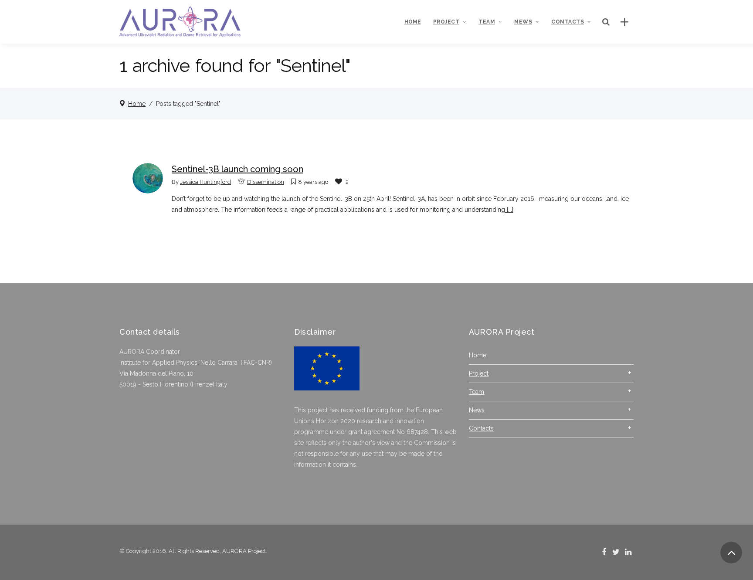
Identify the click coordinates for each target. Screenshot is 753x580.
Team (476, 391)
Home (137, 103)
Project (478, 373)
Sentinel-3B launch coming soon (237, 169)
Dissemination (265, 182)
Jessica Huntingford (205, 182)
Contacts (481, 428)
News (477, 410)
